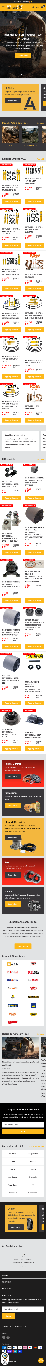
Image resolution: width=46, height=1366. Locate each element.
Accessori (13, 1193)
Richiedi (9, 1316)
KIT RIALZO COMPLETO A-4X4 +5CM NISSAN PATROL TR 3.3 (11, 359)
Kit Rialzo (12, 1153)
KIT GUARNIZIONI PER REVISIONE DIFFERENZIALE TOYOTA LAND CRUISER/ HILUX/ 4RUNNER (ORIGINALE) (33, 576)
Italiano (5, 1326)
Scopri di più (19, 55)
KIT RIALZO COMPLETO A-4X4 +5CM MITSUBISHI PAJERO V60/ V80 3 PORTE (11, 271)
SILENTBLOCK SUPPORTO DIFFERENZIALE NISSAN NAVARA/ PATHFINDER (11, 632)
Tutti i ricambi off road (36, 1146)
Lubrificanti (12, 1177)
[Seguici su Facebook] (3, 1337)
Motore (33, 1169)
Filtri (33, 1185)
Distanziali (33, 1177)
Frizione (33, 1161)
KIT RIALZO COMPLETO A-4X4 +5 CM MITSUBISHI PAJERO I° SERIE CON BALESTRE (11, 405)
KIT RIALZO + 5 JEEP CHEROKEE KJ (32, 407)
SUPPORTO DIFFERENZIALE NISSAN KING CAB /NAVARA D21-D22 (10, 679)
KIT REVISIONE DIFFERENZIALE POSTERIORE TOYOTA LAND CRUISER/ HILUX (10, 537)
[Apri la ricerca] (33, 7)
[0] (42, 7)
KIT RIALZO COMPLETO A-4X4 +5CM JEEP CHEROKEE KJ (34, 181)
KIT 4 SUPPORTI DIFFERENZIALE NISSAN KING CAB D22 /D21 (10, 484)
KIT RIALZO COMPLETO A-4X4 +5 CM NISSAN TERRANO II (11, 231)
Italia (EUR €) (18, 1326)
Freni (13, 1161)
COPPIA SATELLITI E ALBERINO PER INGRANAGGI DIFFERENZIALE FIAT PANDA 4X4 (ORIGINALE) (33, 687)
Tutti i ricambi (23, 946)
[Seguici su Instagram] (8, 1337)
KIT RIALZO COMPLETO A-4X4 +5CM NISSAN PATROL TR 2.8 (34, 362)
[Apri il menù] (3, 7)
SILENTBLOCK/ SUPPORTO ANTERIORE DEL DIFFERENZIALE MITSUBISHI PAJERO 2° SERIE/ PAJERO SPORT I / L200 (34, 534)
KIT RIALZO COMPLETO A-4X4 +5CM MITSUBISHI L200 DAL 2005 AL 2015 (11, 315)
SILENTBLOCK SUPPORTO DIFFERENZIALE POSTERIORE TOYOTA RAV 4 (11, 585)
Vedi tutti (40, 159)
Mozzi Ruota (12, 1185)
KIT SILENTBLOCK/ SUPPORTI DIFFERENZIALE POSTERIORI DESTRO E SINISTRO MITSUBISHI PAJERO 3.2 (34, 625)
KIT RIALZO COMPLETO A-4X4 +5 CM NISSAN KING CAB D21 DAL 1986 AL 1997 (34, 315)
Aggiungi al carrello (11, 201)
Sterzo (12, 1169)
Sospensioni (33, 1153)
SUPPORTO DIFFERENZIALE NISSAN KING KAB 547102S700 (33, 735)
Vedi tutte (40, 123)
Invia (23, 1132)
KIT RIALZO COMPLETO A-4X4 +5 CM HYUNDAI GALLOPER (34, 229)
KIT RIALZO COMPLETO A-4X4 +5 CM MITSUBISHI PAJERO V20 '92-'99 (11, 187)
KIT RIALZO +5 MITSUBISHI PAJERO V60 (34, 276)
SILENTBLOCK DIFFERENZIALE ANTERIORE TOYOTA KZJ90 (9, 733)
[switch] (5, 1363)
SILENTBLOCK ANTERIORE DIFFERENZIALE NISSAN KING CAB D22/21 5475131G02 (34, 481)
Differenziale (33, 1193)
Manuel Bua (12, 1361)
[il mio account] (37, 7)
